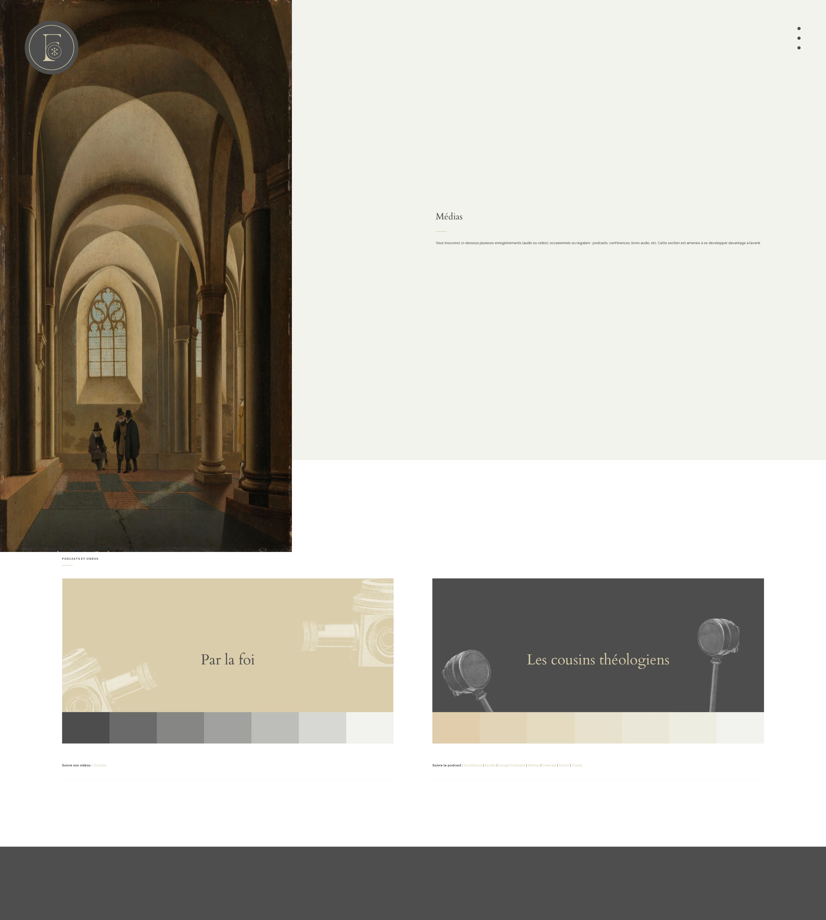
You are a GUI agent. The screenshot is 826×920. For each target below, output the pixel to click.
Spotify (490, 765)
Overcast (549, 765)
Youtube (99, 765)
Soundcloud (473, 765)
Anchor (564, 765)
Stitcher (534, 765)
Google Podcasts (511, 765)
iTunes (577, 765)
